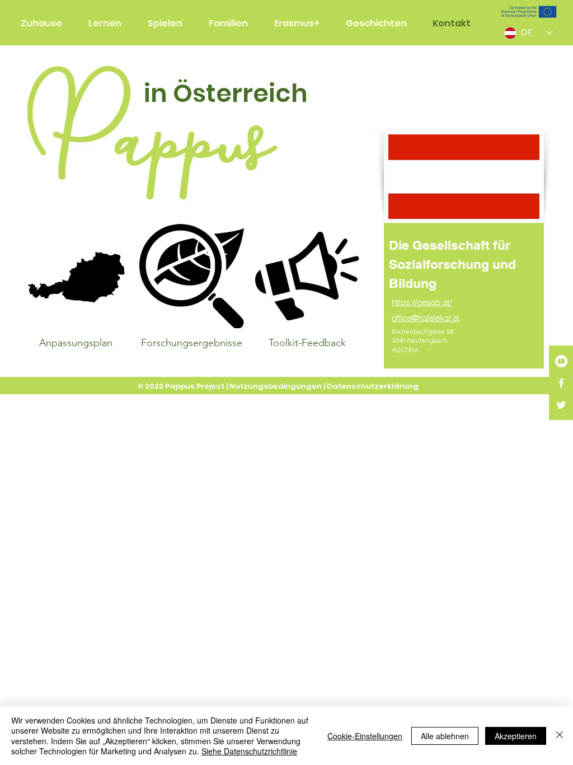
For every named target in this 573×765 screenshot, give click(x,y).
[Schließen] (559, 735)
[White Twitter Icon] (561, 405)
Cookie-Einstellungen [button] (364, 735)
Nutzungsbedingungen (275, 386)
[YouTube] (561, 361)
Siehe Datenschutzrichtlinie (249, 751)
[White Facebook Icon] (561, 383)
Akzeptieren (516, 735)
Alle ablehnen (445, 735)
